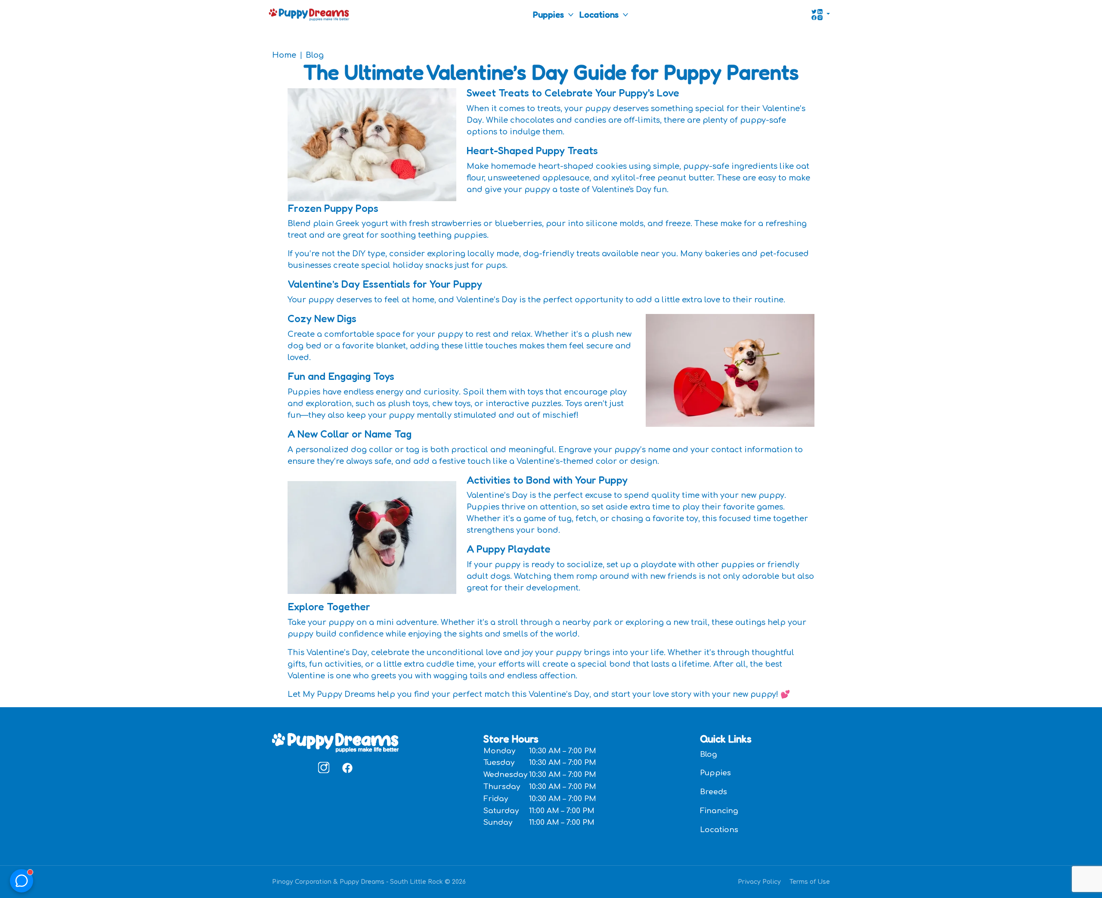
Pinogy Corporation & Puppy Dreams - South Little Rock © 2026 (369, 882)
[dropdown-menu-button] (570, 14)
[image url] (309, 14)
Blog (315, 55)
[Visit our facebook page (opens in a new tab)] (347, 767)
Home (284, 55)
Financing (719, 811)
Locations (599, 14)
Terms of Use (809, 882)
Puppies (548, 14)
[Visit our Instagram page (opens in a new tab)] (323, 767)
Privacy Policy (759, 882)
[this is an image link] (335, 742)
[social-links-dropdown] (820, 14)
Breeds (713, 792)
